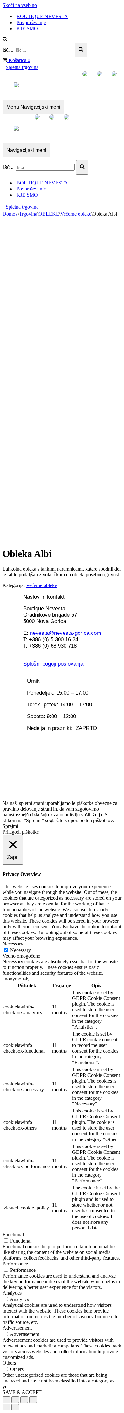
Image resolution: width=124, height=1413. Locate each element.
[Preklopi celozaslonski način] (24, 1399)
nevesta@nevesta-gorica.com (65, 633)
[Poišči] (5, 39)
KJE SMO (27, 28)
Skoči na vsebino (20, 5)
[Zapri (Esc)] (6, 1399)
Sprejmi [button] (10, 826)
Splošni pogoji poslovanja (53, 664)
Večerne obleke (75, 214)
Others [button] (9, 1363)
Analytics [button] (12, 1293)
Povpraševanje (31, 22)
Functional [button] (13, 1234)
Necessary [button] (13, 943)
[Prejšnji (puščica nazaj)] (6, 1407)
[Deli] (15, 1399)
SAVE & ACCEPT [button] (22, 1392)
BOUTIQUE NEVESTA (42, 16)
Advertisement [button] (17, 1328)
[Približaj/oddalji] (33, 1399)
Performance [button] (15, 1263)
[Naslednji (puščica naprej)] (15, 1407)
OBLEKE (48, 214)
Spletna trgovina (22, 67)
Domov (10, 214)
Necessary (20, 950)
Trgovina (28, 214)
